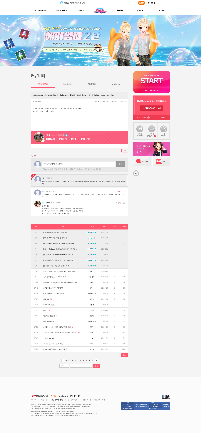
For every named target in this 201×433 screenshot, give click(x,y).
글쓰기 (125, 355)
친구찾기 (120, 10)
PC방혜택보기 (163, 135)
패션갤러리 (67, 84)
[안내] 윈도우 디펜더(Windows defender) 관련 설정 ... (59, 254)
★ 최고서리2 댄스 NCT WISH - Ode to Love (56, 277)
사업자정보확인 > (86, 406)
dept (91, 332)
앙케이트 (92, 84)
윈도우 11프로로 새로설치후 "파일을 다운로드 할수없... (61, 332)
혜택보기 (163, 117)
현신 (43, 191)
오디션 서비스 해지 (99, 400)
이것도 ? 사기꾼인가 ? (50, 305)
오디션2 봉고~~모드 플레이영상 (53, 344)
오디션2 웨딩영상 (48, 338)
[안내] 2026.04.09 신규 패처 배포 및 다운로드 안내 (58, 243)
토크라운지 (43, 84)
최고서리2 (92, 277)
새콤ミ (92, 288)
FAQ (161, 161)
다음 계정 (47, 299)
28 (86, 361)
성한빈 (92, 299)
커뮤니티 (81, 10)
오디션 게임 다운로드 (151, 90)
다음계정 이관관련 (50, 316)
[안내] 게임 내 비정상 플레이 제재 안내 (55, 232)
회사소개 (33, 400)
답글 (124, 191)
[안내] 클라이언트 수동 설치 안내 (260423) (56, 266)
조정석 (92, 305)
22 (69, 361)
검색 (96, 366)
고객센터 (161, 10)
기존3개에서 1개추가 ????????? (53, 288)
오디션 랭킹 (140, 10)
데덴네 (92, 316)
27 (83, 361)
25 (77, 361)
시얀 (91, 271)
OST (91, 327)
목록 (125, 150)
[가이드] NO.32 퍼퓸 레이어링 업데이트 (55, 238)
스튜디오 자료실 (61, 10)
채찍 (91, 282)
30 (92, 361)
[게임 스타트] (151, 79)
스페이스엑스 (91, 293)
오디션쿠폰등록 (140, 135)
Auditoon (116, 84)
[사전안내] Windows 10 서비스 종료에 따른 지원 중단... (60, 249)
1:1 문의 (142, 161)
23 (72, 361)
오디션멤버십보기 (150, 135)
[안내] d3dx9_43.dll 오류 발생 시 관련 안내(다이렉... (58, 260)
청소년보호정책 (72, 400)
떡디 (39, 101)
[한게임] (51, 3)
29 (89, 361)
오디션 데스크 (40, 10)
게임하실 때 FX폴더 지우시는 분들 (55, 349)
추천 (117, 191)
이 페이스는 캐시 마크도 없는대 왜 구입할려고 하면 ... (61, 271)
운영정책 (85, 400)
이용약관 (44, 400)
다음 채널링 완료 (49, 321)
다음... (46, 310)
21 (66, 361)
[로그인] (141, 3)
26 (80, 361)
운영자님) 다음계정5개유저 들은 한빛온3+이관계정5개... (61, 282)
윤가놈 (92, 349)
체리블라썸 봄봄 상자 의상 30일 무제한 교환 (58, 327)
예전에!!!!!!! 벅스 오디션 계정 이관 (54, 293)
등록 (120, 164)
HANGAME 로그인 (151, 108)
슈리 (91, 338)
